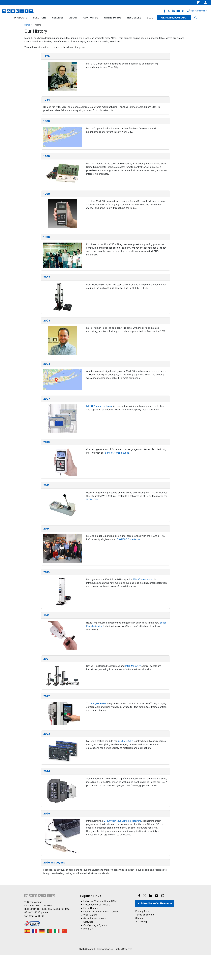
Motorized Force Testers (96, 904)
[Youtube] (178, 11)
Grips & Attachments (94, 918)
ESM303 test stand (142, 579)
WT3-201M (92, 499)
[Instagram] (183, 11)
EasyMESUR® (98, 703)
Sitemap (139, 918)
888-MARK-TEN (198, 10)
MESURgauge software (99, 406)
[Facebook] (164, 11)
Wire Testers (90, 914)
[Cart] (198, 2)
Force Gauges (90, 908)
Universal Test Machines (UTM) (100, 901)
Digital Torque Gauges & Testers (100, 911)
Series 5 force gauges (117, 452)
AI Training (141, 921)
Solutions (40, 17)
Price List (88, 928)
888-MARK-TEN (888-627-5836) (42, 908)
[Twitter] (168, 11)
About (73, 17)
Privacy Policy (143, 911)
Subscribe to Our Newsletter (156, 903)
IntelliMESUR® (133, 665)
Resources (134, 17)
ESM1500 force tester (128, 539)
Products (20, 17)
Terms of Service (144, 914)
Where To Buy (112, 17)
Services (57, 17)
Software (88, 921)
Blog (150, 17)
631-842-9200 (32, 912)
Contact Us (90, 17)
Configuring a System (95, 925)
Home (27, 24)
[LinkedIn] (173, 11)
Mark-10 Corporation (98, 949)
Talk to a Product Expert (173, 17)
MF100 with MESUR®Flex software (122, 820)
